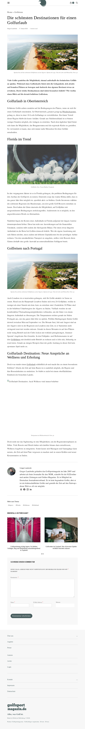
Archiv (9, 661)
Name (13, 602)
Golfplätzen (15, 339)
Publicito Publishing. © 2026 (21, 718)
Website (58, 602)
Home (9, 12)
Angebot (10, 642)
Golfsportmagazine (17, 722)
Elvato (42, 722)
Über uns (10, 636)
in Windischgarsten (68, 111)
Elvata (47, 722)
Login (9, 667)
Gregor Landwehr (12, 28)
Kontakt (10, 679)
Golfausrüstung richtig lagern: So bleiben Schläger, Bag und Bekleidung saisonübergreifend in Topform (23, 548)
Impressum (10, 685)
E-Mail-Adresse (38, 602)
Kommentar (14, 577)
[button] (41, 554)
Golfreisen (18, 12)
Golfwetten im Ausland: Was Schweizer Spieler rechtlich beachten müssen (61, 547)
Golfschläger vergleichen (31, 722)
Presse (9, 648)
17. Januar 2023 (23, 28)
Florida (18, 505)
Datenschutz (11, 691)
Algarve (11, 505)
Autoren (10, 655)
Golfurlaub (31, 364)
